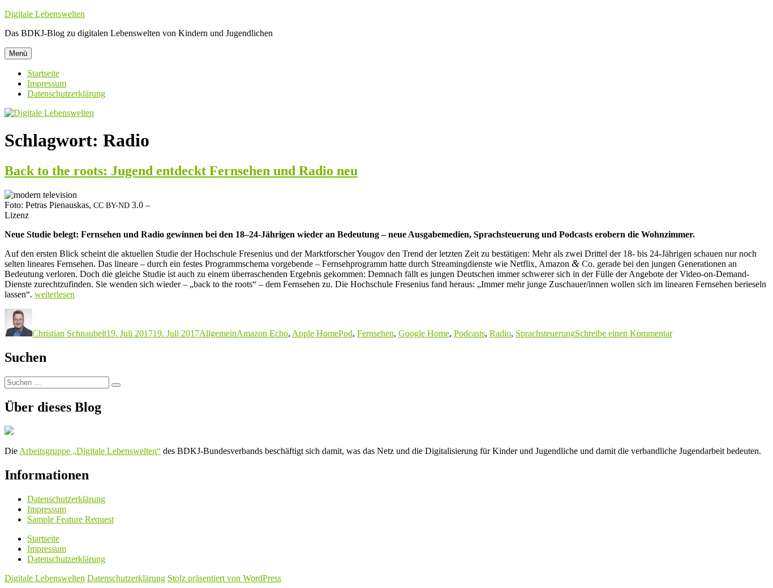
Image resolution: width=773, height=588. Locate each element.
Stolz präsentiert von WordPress (224, 578)
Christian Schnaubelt (69, 333)
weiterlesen (55, 294)
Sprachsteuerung (545, 333)
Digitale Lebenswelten (45, 14)
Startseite (43, 73)
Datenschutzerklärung (66, 93)
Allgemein (218, 333)
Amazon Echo (262, 333)
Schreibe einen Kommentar (623, 333)
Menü (18, 53)
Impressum (46, 83)
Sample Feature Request (70, 519)
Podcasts (469, 333)
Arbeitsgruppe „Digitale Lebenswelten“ (90, 451)
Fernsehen (375, 333)
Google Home (423, 333)
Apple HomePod (322, 333)
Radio (500, 333)
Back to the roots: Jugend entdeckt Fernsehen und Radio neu (181, 170)
